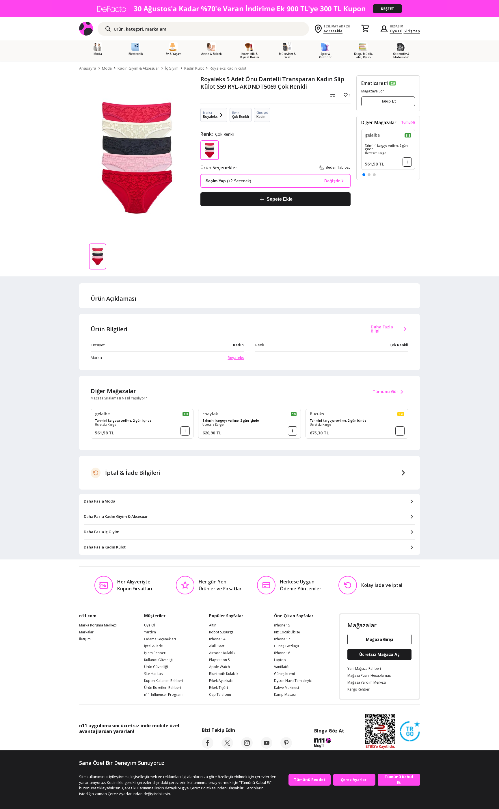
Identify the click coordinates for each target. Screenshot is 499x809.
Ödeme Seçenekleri (160, 639)
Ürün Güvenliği (156, 667)
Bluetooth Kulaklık (223, 674)
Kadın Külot (194, 68)
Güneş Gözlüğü (286, 646)
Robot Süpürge (221, 632)
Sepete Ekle (279, 199)
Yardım (150, 632)
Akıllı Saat (216, 646)
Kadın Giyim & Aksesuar (138, 68)
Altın (212, 625)
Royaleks (236, 357)
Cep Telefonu (220, 694)
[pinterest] (286, 747)
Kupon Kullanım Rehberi (163, 680)
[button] (363, 174)
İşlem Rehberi (155, 653)
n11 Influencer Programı (163, 694)
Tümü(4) (408, 122)
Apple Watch (219, 667)
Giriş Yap (411, 31)
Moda (107, 68)
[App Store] (97, 744)
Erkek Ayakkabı (221, 680)
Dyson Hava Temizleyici (293, 680)
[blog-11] (329, 743)
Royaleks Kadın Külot (228, 68)
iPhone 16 (282, 653)
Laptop (280, 660)
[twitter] (227, 747)
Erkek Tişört (218, 687)
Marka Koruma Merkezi (98, 625)
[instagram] (247, 747)
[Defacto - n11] (249, 8)
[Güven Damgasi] (410, 731)
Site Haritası (153, 674)
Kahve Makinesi (286, 687)
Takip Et (388, 101)
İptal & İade (153, 646)
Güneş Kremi (284, 674)
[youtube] (266, 747)
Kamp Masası (285, 694)
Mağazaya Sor (372, 91)
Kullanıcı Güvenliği (158, 660)
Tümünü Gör (385, 391)
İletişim (85, 639)
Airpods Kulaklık (222, 653)
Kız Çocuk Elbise (287, 632)
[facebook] (207, 747)
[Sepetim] (365, 28)
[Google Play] (132, 744)
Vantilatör (282, 667)
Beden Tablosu (338, 167)
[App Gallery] (165, 744)
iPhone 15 (282, 625)
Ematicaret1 (374, 83)
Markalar (86, 632)
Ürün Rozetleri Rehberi (162, 687)
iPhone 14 (217, 639)
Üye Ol (396, 31)
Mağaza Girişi (379, 639)
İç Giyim (171, 68)
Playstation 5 (219, 660)
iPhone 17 (282, 639)
